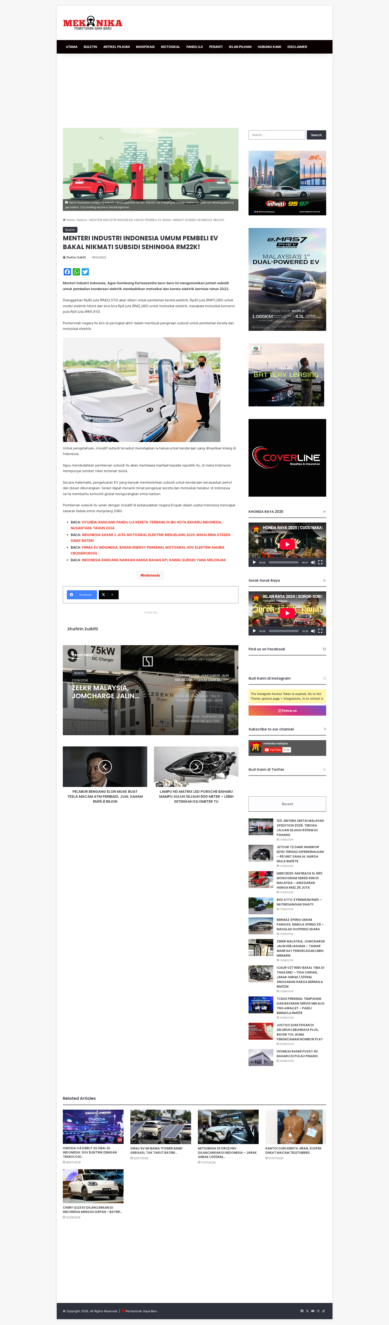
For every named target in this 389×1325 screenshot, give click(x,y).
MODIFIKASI (145, 47)
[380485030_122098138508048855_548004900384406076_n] (287, 495)
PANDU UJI (194, 47)
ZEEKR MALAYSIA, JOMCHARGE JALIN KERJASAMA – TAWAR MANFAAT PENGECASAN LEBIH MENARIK (301, 948)
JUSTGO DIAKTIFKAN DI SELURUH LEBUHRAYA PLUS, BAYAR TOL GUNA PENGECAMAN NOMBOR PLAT (300, 1032)
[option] (150, 690)
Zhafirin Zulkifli (76, 257)
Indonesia (151, 575)
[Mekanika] (93, 23)
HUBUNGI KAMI (269, 47)
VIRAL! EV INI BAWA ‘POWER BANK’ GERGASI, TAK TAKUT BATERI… (156, 1150)
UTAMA (71, 47)
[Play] (254, 562)
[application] (287, 545)
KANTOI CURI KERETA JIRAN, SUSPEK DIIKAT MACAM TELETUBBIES (293, 1150)
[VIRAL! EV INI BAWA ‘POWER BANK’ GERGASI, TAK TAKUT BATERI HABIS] (160, 1127)
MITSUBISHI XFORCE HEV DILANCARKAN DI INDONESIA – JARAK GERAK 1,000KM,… (227, 1152)
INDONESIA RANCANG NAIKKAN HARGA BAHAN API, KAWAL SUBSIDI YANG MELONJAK (154, 560)
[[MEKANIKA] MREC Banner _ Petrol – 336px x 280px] (287, 214)
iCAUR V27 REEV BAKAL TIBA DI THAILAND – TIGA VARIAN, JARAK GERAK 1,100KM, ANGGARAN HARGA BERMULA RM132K (118, 692)
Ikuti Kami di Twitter (266, 769)
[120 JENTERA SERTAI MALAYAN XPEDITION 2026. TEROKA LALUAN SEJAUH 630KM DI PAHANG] (261, 826)
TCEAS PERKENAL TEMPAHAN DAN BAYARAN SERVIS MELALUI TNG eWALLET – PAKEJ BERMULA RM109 (300, 1005)
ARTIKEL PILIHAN (116, 47)
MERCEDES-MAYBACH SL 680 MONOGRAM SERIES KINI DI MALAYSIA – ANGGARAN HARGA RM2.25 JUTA (299, 880)
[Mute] (313, 562)
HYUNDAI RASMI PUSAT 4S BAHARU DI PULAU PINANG (297, 1053)
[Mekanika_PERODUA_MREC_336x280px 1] (286, 405)
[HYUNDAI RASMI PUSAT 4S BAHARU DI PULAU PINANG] (261, 1057)
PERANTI (216, 47)
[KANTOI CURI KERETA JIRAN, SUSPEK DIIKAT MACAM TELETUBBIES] (295, 1127)
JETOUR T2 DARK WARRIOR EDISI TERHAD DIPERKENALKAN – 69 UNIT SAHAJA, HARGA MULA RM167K (300, 854)
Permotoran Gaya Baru (141, 1311)
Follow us (289, 710)
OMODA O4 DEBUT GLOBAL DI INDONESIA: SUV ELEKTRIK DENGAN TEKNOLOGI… (90, 1152)
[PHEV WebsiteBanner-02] (287, 329)
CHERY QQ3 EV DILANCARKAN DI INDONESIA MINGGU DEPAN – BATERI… (92, 1209)
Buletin (82, 220)
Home (70, 220)
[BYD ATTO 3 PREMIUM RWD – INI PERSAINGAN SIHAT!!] (261, 905)
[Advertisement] (194, 89)
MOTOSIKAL (170, 47)
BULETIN (90, 47)
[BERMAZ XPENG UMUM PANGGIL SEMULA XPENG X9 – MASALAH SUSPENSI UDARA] (261, 925)
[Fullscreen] (320, 562)
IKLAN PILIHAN (240, 47)
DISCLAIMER (297, 47)
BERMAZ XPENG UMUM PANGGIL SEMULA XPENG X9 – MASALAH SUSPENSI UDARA (300, 924)
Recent (287, 804)
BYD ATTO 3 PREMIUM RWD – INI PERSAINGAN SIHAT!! (299, 902)
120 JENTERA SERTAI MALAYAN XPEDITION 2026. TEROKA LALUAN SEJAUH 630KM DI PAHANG (300, 827)
